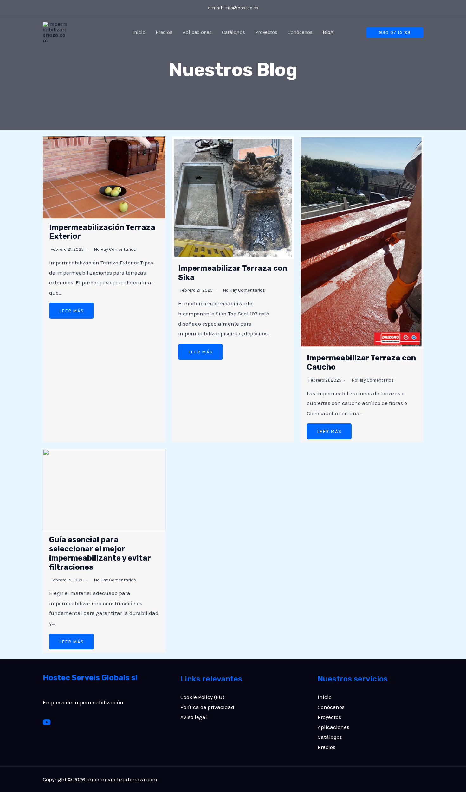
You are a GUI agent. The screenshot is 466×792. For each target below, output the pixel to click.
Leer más (71, 311)
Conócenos (300, 32)
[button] (394, 32)
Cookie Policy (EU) (202, 697)
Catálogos (233, 32)
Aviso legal (193, 717)
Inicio (139, 32)
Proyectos (266, 32)
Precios (164, 32)
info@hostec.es (241, 7)
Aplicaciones (197, 32)
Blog (328, 32)
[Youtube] (47, 722)
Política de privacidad (207, 707)
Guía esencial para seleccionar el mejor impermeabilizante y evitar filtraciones (100, 553)
